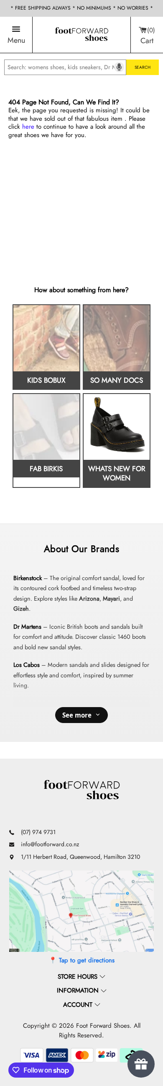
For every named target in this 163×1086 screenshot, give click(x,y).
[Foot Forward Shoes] (81, 35)
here (28, 126)
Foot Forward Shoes (103, 1025)
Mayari (111, 598)
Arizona (89, 598)
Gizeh (21, 608)
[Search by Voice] (119, 67)
